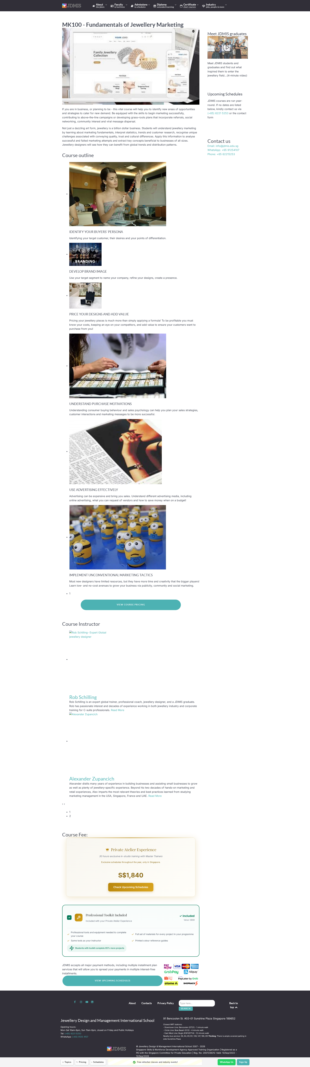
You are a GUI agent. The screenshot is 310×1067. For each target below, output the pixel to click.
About (132, 1003)
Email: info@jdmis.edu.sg (222, 146)
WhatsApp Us (226, 1062)
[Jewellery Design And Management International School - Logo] (72, 6)
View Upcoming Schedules (112, 980)
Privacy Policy (165, 1003)
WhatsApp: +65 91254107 (223, 150)
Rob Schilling (83, 697)
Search (186, 1008)
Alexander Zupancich (91, 778)
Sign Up (243, 1062)
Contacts (146, 1003)
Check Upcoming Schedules (130, 887)
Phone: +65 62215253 (221, 154)
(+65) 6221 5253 (217, 113)
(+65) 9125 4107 (80, 1037)
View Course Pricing (131, 604)
